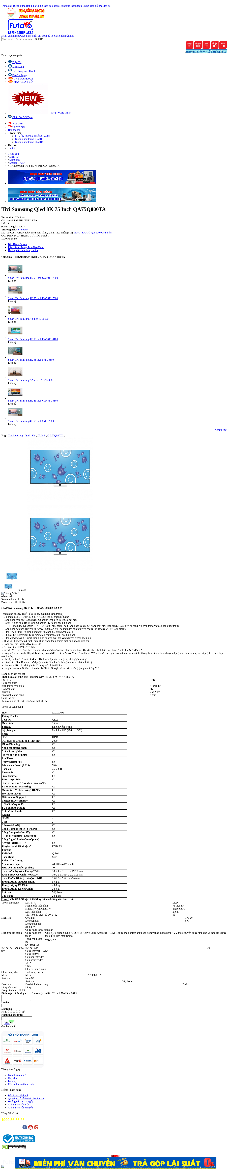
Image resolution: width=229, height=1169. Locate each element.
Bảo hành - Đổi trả (18, 1095)
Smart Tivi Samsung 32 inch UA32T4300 (30, 380)
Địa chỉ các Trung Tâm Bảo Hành (26, 247)
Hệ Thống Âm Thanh (24, 71)
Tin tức (12, 148)
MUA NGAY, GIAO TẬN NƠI (37, 232)
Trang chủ (6, 5)
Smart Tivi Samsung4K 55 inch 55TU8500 (31, 359)
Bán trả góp (14, 129)
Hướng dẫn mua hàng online (23, 250)
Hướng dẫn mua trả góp (20, 1101)
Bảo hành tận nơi (64, 35)
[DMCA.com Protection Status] (13, 1148)
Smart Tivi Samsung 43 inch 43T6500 (28, 318)
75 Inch (41, 435)
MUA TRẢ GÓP (93, 232)
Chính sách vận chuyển (20, 1107)
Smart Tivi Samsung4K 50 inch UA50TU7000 (33, 277)
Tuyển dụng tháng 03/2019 (29, 139)
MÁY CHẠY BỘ (23, 81)
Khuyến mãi (18, 126)
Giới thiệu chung (17, 1075)
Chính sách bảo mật (18, 1104)
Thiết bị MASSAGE (59, 113)
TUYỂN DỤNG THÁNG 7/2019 (33, 136)
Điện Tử (16, 62)
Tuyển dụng (19, 5)
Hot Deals (18, 123)
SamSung (23, 229)
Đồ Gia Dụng (19, 75)
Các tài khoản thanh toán (21, 1084)
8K (33, 435)
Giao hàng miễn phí (30, 35)
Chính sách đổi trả (92, 5)
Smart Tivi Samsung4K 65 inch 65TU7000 (31, 421)
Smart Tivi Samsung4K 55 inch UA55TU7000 (33, 298)
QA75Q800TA (55, 435)
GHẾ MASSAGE (23, 78)
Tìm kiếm (38, 38)
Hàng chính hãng (10, 35)
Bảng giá (31, 5)
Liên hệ (106, 5)
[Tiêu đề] (115, 1162)
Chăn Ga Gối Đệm (22, 117)
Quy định (13, 1078)
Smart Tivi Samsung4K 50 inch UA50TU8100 (33, 339)
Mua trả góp (48, 35)
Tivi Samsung (15, 435)
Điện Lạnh (18, 66)
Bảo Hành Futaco (17, 244)
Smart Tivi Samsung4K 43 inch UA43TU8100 (33, 400)
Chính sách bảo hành (47, 5)
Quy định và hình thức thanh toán (26, 1098)
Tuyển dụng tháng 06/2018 (29, 142)
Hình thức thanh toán (70, 5)
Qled (27, 435)
